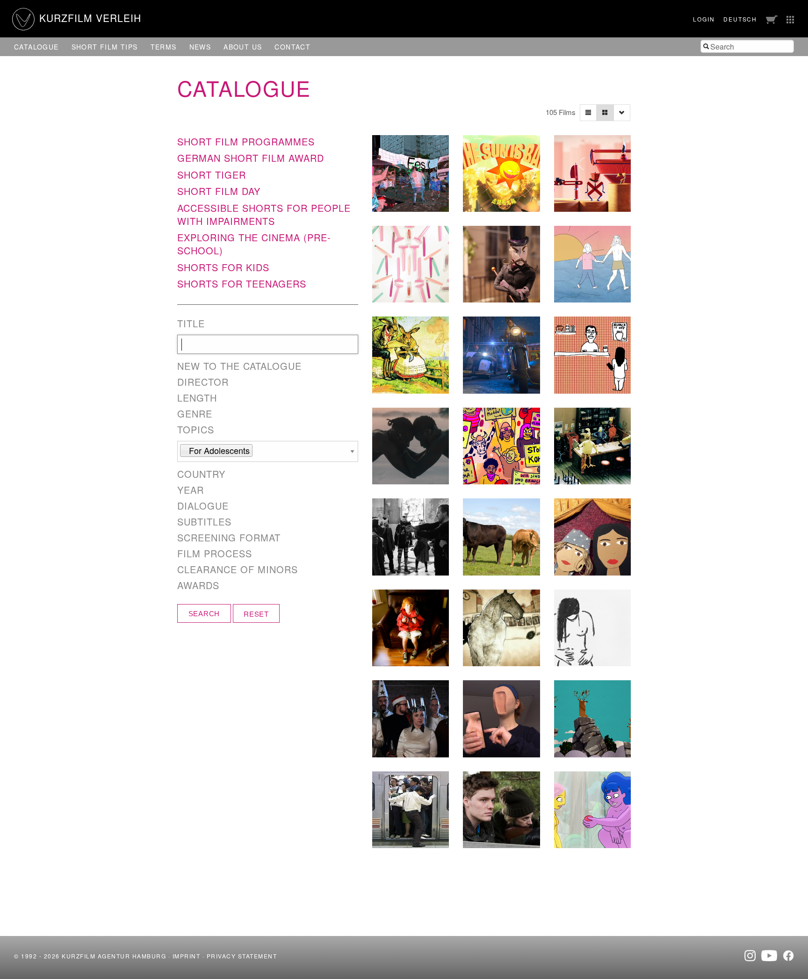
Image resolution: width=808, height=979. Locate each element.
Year (190, 490)
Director (203, 382)
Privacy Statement (242, 956)
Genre (194, 413)
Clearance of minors (237, 569)
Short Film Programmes (246, 141)
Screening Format (229, 537)
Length (197, 398)
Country (201, 474)
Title (191, 323)
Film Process (214, 553)
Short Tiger (211, 174)
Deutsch (740, 19)
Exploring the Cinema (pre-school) (254, 243)
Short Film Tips (105, 46)
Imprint (187, 956)
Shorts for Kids (223, 267)
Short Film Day (218, 191)
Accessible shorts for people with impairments (264, 214)
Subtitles (204, 521)
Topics (195, 429)
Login (703, 19)
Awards (198, 585)
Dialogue (203, 506)
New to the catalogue (239, 366)
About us (243, 46)
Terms (164, 46)
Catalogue (36, 46)
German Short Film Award (250, 158)
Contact (292, 46)
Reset (256, 614)
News (200, 46)
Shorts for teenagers (241, 283)
